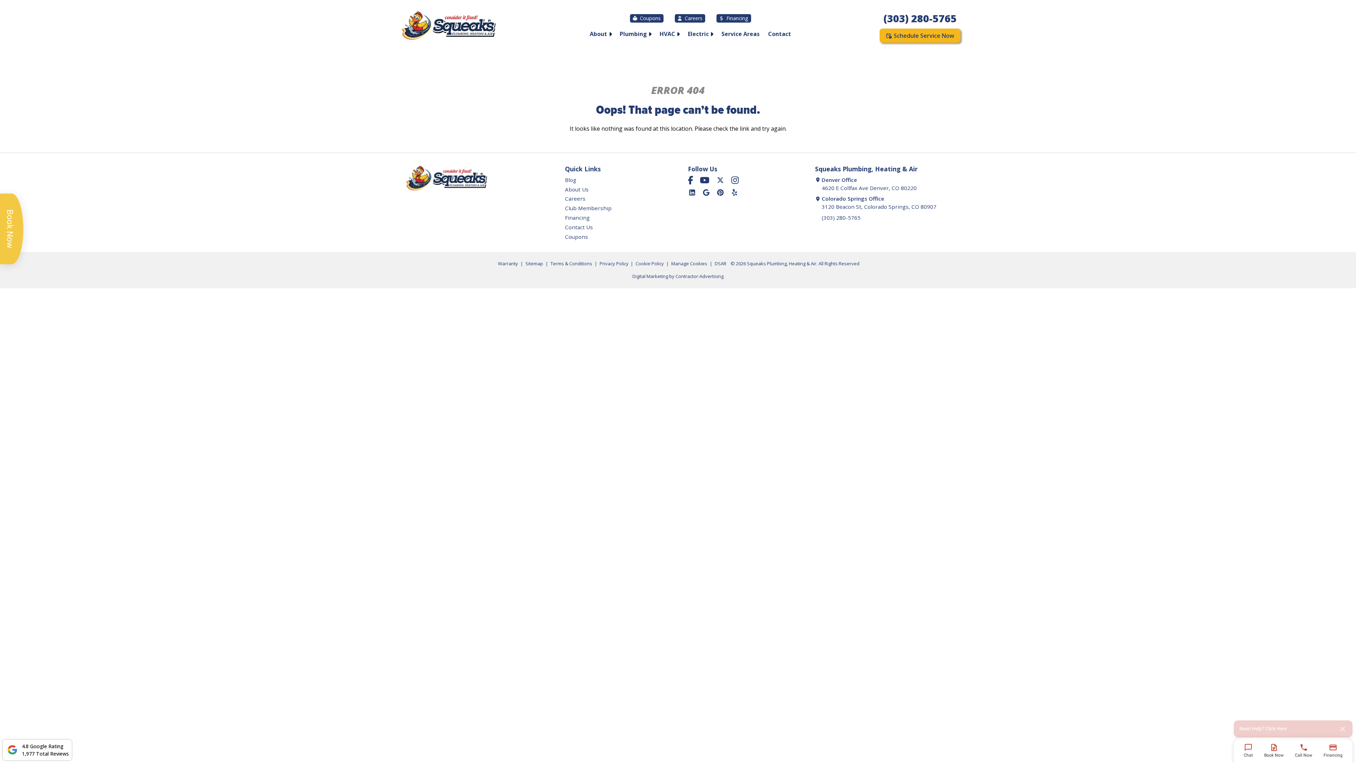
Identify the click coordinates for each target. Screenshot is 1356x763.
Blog (570, 179)
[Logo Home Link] (448, 27)
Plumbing (633, 34)
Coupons (650, 18)
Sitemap (534, 263)
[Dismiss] (1342, 726)
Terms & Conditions (571, 263)
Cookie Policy (650, 263)
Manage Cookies (689, 263)
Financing (737, 18)
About (598, 34)
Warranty (508, 263)
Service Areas (740, 34)
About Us (577, 189)
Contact (779, 34)
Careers (693, 18)
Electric (698, 34)
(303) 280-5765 (920, 18)
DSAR (720, 263)
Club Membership (588, 208)
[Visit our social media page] (690, 180)
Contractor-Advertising (700, 276)
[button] (1293, 726)
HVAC (667, 34)
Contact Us (579, 227)
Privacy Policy (614, 263)
